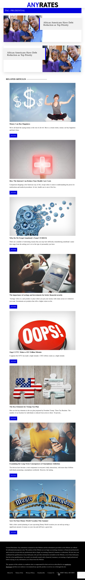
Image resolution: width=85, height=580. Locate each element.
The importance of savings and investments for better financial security (36, 295)
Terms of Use (19, 573)
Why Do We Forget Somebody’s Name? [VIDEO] (28, 238)
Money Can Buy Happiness (20, 124)
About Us (10, 573)
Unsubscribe (41, 573)
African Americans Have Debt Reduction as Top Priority (58, 23)
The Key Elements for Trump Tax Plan (24, 407)
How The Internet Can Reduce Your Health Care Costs (30, 181)
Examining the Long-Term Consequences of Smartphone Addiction (35, 464)
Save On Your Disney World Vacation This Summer (29, 521)
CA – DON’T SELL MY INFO (65, 573)
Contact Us (51, 573)
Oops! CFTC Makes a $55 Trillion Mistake (26, 352)
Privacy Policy (30, 573)
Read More (13, 135)
